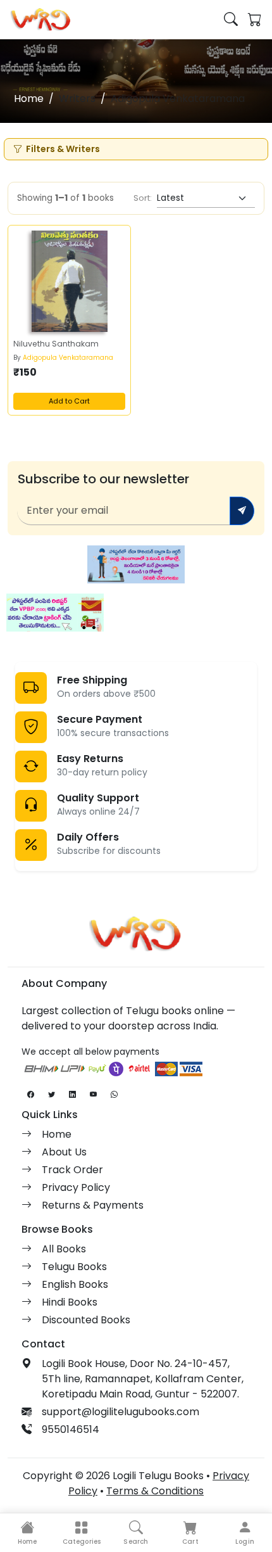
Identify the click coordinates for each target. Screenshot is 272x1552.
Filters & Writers (63, 149)
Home (29, 98)
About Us (64, 1152)
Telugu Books (74, 1266)
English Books (75, 1284)
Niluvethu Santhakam (56, 343)
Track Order (72, 1169)
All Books (64, 1249)
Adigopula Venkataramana (68, 357)
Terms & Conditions (155, 1491)
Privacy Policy (76, 1187)
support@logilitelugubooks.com (120, 1411)
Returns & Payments (93, 1205)
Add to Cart (69, 401)
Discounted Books (86, 1320)
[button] (81, 1532)
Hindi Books (69, 1302)
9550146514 (70, 1429)
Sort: (142, 198)
